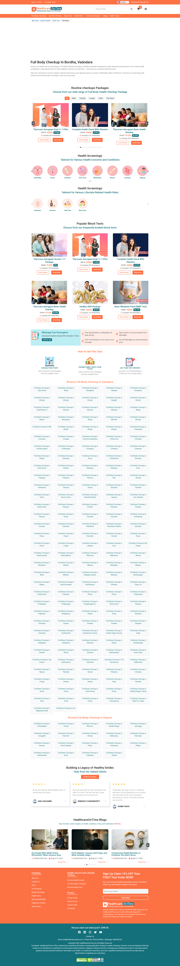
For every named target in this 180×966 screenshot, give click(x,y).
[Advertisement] (90, 39)
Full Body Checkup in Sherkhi (42, 651)
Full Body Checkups (39, 16)
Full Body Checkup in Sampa (66, 622)
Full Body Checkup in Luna (114, 544)
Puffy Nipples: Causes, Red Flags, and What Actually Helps (49, 854)
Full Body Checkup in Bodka (90, 428)
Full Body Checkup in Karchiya (114, 515)
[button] (33, 123)
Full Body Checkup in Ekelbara (114, 467)
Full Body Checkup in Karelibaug (138, 515)
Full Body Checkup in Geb (114, 476)
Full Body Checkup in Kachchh (66, 734)
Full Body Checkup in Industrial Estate (90, 496)
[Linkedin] (84, 932)
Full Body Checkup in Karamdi (90, 515)
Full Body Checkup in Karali (66, 515)
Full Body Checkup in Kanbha (138, 506)
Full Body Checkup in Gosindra (114, 486)
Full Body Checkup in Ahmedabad (42, 725)
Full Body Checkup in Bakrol (42, 418)
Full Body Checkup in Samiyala (42, 622)
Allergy (127, 178)
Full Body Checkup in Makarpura (114, 554)
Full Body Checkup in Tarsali (90, 670)
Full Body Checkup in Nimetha (114, 583)
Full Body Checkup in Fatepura (66, 476)
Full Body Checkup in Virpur (90, 700)
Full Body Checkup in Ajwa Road (42, 389)
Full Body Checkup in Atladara (114, 408)
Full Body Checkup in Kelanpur (66, 525)
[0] (138, 10)
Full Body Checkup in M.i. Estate (138, 544)
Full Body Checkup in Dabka (42, 457)
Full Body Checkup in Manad (138, 554)
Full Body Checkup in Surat (66, 754)
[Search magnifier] (131, 9)
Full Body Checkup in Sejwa (114, 641)
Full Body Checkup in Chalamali (138, 428)
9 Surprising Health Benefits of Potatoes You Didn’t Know (86, 854)
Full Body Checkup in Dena (90, 457)
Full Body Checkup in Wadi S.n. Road (138, 700)
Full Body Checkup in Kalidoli (90, 506)
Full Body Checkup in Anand (66, 725)
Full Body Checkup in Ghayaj (138, 476)
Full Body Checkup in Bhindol (114, 418)
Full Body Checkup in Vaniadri (138, 680)
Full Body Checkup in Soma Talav (138, 651)
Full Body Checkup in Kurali (42, 544)
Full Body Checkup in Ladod (66, 544)
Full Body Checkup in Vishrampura (114, 700)
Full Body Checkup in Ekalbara (90, 467)
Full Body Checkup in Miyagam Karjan (90, 573)
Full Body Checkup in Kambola (114, 506)
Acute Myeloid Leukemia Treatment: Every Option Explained (129, 854)
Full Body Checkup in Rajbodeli (42, 612)
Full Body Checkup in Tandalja (66, 670)
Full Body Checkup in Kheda (90, 734)
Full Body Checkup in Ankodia (66, 408)
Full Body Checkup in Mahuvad (90, 554)
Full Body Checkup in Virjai (42, 700)
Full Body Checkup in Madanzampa (42, 554)
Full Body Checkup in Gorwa (90, 486)
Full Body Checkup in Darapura (66, 457)
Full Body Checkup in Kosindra (138, 525)
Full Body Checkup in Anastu (90, 399)
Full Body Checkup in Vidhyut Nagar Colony (138, 690)
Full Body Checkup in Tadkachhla (138, 661)
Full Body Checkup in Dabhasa (138, 447)
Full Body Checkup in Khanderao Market (114, 525)
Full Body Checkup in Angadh (114, 399)
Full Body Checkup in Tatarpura (114, 670)
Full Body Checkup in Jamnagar (138, 725)
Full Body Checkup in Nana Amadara (66, 583)
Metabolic (82, 178)
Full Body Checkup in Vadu (114, 680)
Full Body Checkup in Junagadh (42, 734)
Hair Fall (67, 210)
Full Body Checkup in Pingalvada (138, 593)
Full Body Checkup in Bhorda (138, 418)
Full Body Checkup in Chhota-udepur (42, 447)
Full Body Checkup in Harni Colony (66, 496)
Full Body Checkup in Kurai (138, 535)
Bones (97, 178)
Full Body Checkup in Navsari (42, 744)
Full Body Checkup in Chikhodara (66, 447)
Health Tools (114, 16)
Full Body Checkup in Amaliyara (138, 389)
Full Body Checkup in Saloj (114, 612)
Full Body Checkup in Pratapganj (42, 603)
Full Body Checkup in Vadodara (90, 754)
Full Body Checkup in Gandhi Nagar (114, 725)
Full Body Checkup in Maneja (90, 564)
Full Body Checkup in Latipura (90, 544)
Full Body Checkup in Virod (66, 700)
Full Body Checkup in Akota (66, 389)
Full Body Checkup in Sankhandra (66, 632)
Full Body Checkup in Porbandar (114, 744)
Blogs (105, 16)
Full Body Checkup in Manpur (138, 564)
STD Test (67, 178)
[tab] (67, 98)
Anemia (112, 178)
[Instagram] (90, 932)
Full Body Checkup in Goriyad (66, 486)
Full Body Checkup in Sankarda (42, 632)
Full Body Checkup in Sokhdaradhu (114, 651)
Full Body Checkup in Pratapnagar (66, 603)
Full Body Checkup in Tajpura (42, 670)
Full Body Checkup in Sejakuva (90, 641)
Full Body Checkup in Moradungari (138, 573)
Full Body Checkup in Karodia (42, 525)
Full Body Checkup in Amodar (66, 399)
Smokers (37, 210)
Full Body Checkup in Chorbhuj (114, 447)
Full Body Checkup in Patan (90, 744)
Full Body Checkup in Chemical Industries (90, 438)
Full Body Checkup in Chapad (66, 438)
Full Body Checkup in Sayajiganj (42, 641)
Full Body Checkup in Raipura (138, 603)
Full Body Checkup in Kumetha (90, 535)
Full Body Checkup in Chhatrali (138, 438)
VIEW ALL (117, 824)
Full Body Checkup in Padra (90, 593)
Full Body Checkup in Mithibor (66, 573)
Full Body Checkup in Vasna (66, 690)
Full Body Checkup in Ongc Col (138, 583)
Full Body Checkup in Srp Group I (41, 661)
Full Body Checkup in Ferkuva (90, 476)
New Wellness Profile (129, 129)
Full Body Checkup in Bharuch (90, 725)
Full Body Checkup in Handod (138, 486)
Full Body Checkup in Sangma (138, 622)
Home (36, 21)
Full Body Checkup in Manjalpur (114, 564)
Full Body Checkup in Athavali (90, 408)
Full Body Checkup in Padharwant (42, 593)
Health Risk (78, 16)
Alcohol (53, 210)
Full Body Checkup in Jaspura (114, 496)
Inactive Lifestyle (93, 16)
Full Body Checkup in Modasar (114, 573)
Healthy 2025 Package (90, 306)
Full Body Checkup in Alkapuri (114, 389)
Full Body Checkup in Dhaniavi (138, 457)
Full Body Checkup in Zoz (66, 708)
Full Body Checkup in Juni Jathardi (138, 496)
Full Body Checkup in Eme (138, 467)
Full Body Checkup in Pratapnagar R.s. (90, 603)
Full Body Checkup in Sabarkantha (42, 754)
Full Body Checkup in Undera (66, 680)
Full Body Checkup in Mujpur (42, 583)
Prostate (142, 178)
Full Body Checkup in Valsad (114, 754)
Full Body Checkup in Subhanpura (66, 661)
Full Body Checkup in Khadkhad (90, 525)
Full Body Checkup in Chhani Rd (114, 438)
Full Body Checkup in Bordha (114, 428)
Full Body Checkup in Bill (41, 427)
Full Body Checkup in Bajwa (138, 408)
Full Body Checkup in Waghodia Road (42, 709)
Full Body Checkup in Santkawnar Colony (90, 632)
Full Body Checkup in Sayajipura (66, 641)
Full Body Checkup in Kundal (114, 535)
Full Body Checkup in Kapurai (42, 515)
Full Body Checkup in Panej (114, 593)
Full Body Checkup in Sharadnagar (138, 641)
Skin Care (82, 210)
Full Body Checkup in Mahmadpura (66, 554)
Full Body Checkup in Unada (42, 680)
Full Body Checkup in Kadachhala (42, 506)
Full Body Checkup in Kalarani (66, 506)
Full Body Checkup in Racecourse (114, 603)
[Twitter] (95, 932)
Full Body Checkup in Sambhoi (138, 612)
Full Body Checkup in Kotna (42, 535)
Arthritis (52, 178)
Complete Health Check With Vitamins (51, 129)
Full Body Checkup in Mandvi (66, 564)
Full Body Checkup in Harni (42, 496)
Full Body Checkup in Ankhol (138, 399)
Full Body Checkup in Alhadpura (90, 389)
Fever (37, 178)
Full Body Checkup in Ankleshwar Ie (42, 408)
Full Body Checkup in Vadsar (90, 680)
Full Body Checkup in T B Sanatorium (114, 661)
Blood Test (68, 16)
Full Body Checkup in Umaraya (138, 670)
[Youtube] (100, 932)
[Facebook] (79, 932)
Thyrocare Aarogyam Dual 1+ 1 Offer (90, 259)
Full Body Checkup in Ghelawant (42, 486)
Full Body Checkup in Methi (42, 573)
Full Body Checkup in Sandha (114, 622)
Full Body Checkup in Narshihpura (90, 583)
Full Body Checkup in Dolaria (66, 467)
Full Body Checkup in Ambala (42, 399)
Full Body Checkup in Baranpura (66, 418)
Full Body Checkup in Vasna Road (90, 690)
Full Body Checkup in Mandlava (42, 564)
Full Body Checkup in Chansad (42, 438)
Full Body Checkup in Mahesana (114, 734)
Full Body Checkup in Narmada (138, 734)
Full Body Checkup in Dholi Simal (42, 467)
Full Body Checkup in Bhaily (90, 418)
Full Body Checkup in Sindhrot (90, 651)
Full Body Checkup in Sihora (66, 651)
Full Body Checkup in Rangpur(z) (66, 612)
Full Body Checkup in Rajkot (138, 744)
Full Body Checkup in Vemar (114, 690)
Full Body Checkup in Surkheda (90, 661)
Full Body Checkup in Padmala (66, 593)
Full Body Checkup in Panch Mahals (66, 744)
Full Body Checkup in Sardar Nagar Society (114, 632)
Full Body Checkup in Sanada (90, 622)
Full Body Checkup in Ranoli (90, 612)
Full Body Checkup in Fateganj (42, 476)
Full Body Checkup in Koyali (66, 535)
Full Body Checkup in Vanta (42, 690)
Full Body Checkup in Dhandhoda (114, 457)
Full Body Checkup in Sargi (138, 632)
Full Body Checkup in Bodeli (66, 428)
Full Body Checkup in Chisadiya (90, 447)
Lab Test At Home (55, 16)
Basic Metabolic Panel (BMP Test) (131, 306)
